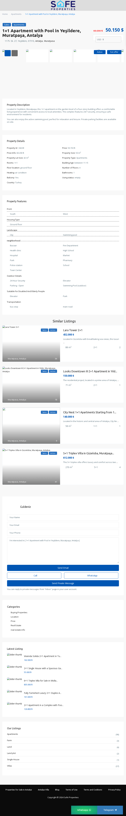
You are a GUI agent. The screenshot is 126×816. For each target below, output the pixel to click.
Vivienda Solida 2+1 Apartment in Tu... (42, 656)
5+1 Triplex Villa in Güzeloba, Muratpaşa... (88, 453)
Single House (13, 759)
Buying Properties (19, 612)
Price (13, 621)
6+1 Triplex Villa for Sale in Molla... (41, 680)
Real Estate (16, 625)
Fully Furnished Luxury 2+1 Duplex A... (42, 692)
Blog (57, 790)
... (64, 342)
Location (15, 616)
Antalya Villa (43, 790)
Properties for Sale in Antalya (19, 790)
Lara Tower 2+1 (73, 330)
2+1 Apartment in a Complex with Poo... (43, 705)
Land (9, 746)
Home (5, 14)
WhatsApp (92, 575)
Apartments (16, 14)
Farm (9, 740)
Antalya (39, 40)
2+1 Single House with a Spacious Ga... (43, 668)
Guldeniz (25, 506)
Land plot (11, 753)
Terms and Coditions (93, 790)
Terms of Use (71, 790)
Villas (9, 765)
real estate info (18, 629)
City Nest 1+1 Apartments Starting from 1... (89, 412)
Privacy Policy (114, 790)
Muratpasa (49, 40)
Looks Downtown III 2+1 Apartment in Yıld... (90, 371)
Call (35, 575)
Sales (6, 24)
